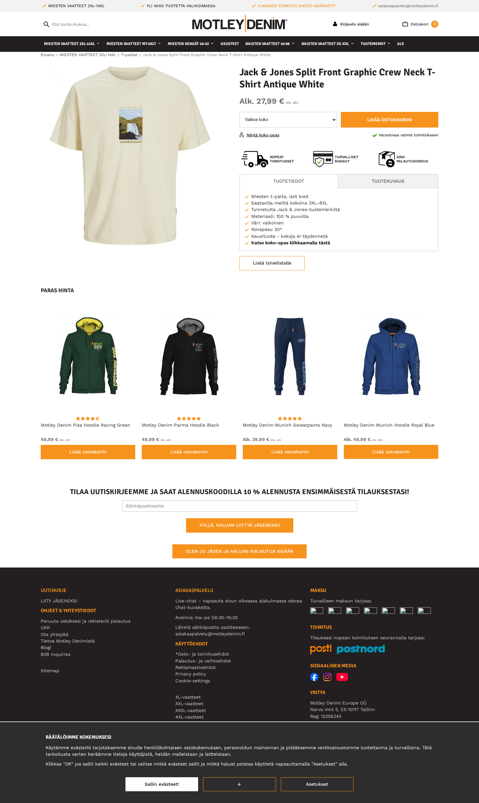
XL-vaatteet (188, 697)
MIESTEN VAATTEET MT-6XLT (131, 43)
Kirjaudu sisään (354, 24)
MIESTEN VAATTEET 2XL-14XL (69, 43)
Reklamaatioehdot (195, 667)
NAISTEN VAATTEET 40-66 (267, 43)
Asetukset (317, 784)
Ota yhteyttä (54, 634)
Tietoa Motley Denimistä (68, 641)
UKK (45, 627)
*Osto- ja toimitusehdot (202, 654)
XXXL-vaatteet (190, 710)
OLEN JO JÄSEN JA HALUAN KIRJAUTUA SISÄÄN (239, 551)
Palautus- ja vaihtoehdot (203, 660)
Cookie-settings (192, 680)
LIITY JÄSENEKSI (59, 600)
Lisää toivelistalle (272, 262)
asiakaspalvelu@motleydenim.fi (408, 6)
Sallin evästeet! (162, 784)
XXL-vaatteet (189, 703)
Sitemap (50, 670)
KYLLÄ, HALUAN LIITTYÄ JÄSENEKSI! (239, 525)
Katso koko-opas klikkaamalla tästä (290, 242)
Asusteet (230, 43)
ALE (400, 43)
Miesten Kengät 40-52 (188, 43)
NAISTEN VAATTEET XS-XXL (325, 43)
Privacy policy (190, 673)
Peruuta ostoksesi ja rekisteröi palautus (85, 621)
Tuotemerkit (373, 43)
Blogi (46, 647)
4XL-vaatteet (189, 717)
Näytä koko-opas (263, 135)
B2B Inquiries (55, 654)
